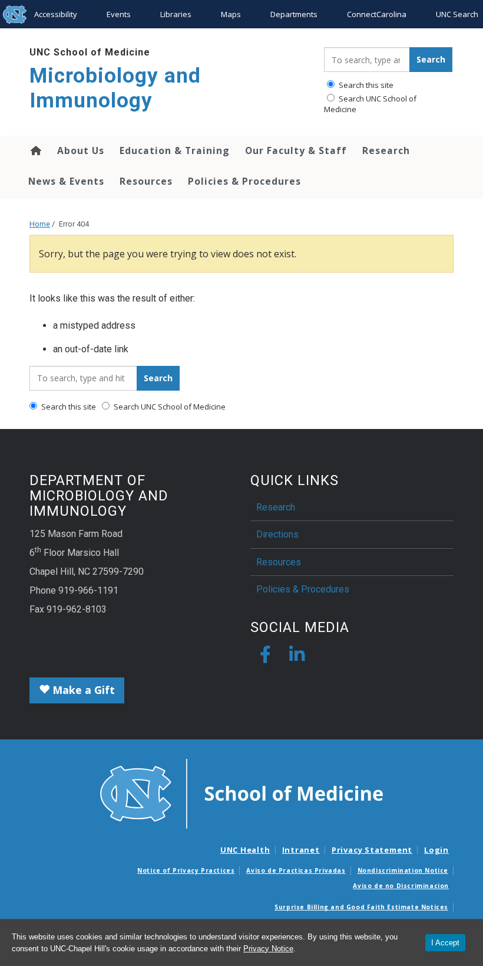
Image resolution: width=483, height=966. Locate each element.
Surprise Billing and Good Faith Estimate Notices (361, 907)
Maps (231, 14)
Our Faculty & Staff (296, 150)
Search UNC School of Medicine (370, 103)
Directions (277, 534)
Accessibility (55, 14)
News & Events (66, 181)
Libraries (175, 14)
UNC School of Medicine (89, 52)
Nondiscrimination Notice (403, 870)
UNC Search (457, 14)
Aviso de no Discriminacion (401, 886)
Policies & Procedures (244, 181)
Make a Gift (82, 690)
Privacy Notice (268, 948)
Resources (146, 181)
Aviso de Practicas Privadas (295, 870)
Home (35, 150)
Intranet (301, 849)
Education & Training (175, 150)
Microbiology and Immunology (115, 88)
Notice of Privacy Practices (185, 870)
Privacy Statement (372, 849)
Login (436, 849)
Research (386, 150)
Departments (293, 14)
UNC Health (245, 849)
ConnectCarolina (376, 14)
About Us (80, 150)
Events (119, 14)
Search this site (365, 85)
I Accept (445, 942)
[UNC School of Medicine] (241, 792)
